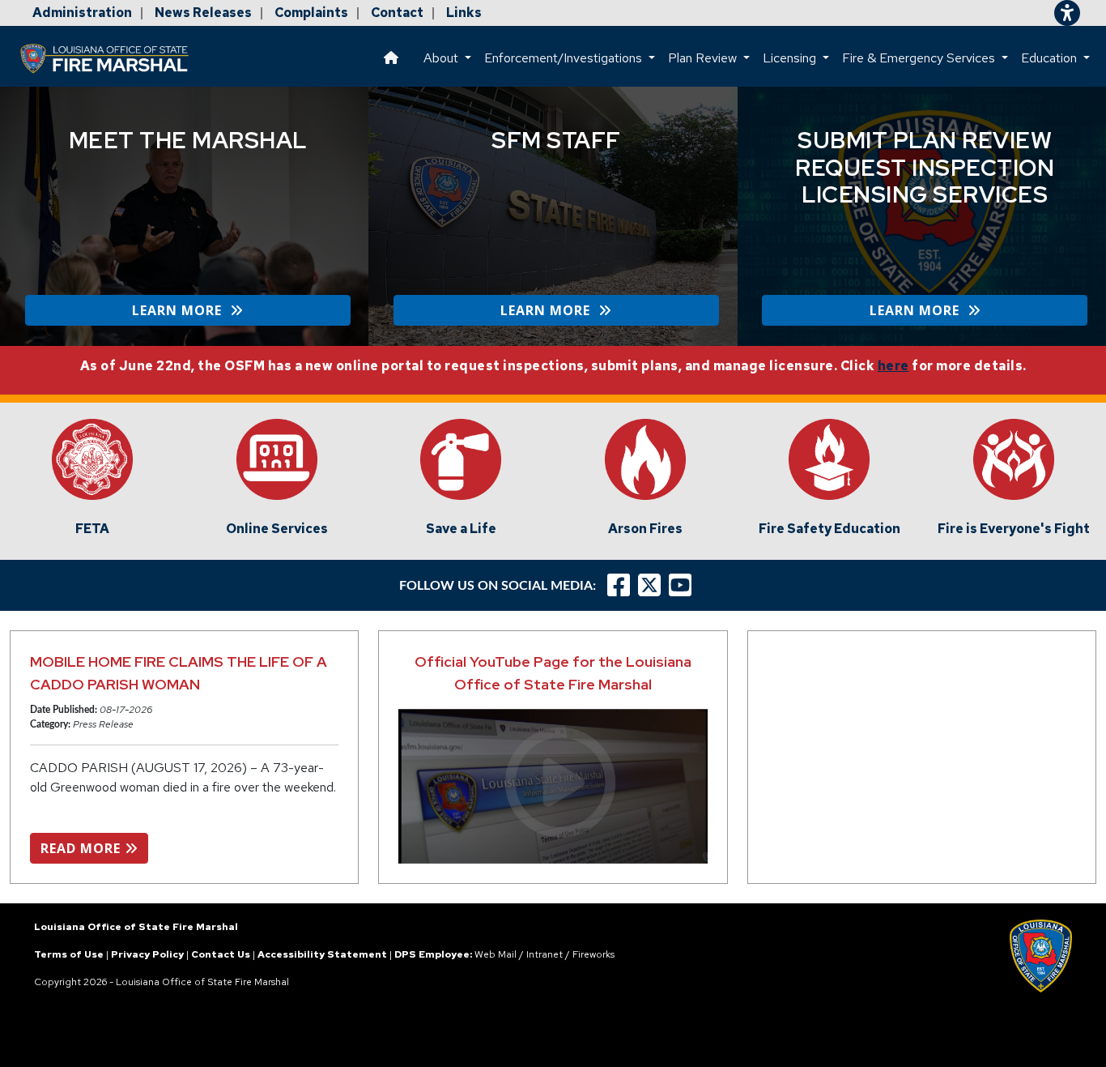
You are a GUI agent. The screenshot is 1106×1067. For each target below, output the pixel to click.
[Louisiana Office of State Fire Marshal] (114, 58)
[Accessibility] (1067, 13)
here (893, 365)
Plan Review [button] (704, 57)
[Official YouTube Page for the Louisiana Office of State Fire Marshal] (552, 786)
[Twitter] (653, 585)
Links (464, 12)
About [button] (442, 57)
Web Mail (495, 954)
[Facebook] (618, 585)
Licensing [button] (791, 57)
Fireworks (593, 954)
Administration (82, 12)
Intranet (544, 954)
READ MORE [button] (82, 848)
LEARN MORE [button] (181, 310)
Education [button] (1050, 57)
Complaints (311, 12)
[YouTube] (684, 585)
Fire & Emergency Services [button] (920, 57)
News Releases (203, 12)
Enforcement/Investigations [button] (564, 57)
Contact (397, 12)
